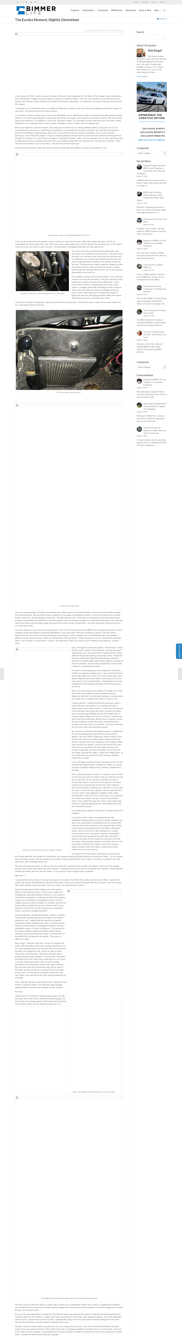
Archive (154, 2)
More (157, 10)
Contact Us (163, 19)
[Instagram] (35, 2)
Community (102, 10)
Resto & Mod (145, 10)
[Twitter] (17, 2)
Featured (75, 10)
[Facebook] (22, 2)
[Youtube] (31, 2)
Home (136, 2)
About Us (162, 2)
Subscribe (144, 2)
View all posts (142, 76)
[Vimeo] (26, 2)
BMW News (116, 10)
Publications (88, 10)
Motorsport (131, 10)
